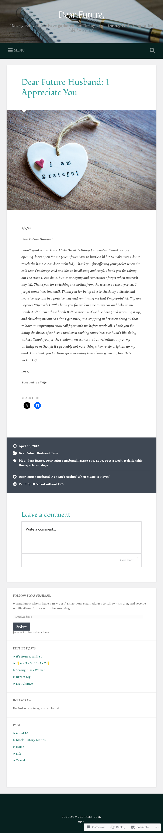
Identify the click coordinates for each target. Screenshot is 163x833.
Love (55, 453)
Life (18, 753)
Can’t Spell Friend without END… (43, 484)
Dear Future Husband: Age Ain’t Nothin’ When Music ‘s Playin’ (64, 477)
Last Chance (24, 683)
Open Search (151, 50)
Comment (126, 560)
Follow (21, 626)
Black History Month (31, 740)
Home (20, 747)
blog (22, 460)
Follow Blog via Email (32, 596)
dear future (35, 460)
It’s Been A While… (29, 656)
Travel (20, 760)
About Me (22, 733)
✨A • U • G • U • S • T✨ (33, 663)
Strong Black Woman (30, 670)
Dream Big (23, 677)
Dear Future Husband (34, 453)
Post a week (113, 460)
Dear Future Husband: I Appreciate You (65, 87)
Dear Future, (81, 15)
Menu (19, 50)
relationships (38, 465)
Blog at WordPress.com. (81, 817)
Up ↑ (81, 821)
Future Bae (86, 460)
